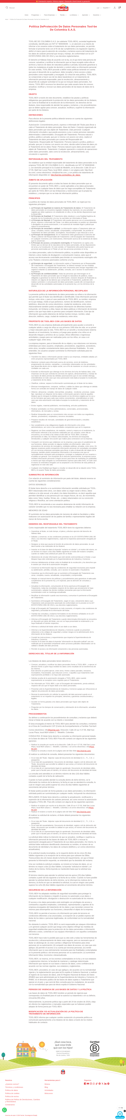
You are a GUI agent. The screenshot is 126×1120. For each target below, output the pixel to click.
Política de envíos (12, 1096)
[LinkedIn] (105, 1084)
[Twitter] (102, 1084)
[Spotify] (108, 1084)
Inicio (26, 15)
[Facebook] (85, 1084)
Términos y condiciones (14, 1087)
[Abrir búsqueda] (7, 7)
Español (106, 8)
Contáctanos (10, 1105)
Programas (35, 15)
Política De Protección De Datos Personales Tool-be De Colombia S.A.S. (29, 19)
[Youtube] (88, 1084)
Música (47, 1084)
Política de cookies (12, 1093)
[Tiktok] (97, 1084)
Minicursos (49, 1093)
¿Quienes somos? (12, 1084)
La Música (73, 15)
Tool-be (22, 1115)
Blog (46, 1087)
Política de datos (11, 1090)
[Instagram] (91, 1084)
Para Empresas (49, 15)
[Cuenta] (114, 8)
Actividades (49, 1090)
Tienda (62, 15)
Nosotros (96, 15)
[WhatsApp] (94, 1084)
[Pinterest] (100, 1084)
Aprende (85, 15)
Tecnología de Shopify (31, 1115)
